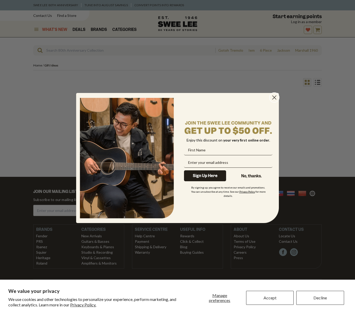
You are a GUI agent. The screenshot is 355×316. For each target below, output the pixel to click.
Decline (320, 297)
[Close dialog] (274, 97)
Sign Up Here (205, 175)
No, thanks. (251, 176)
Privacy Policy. (83, 304)
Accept (270, 297)
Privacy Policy (247, 191)
